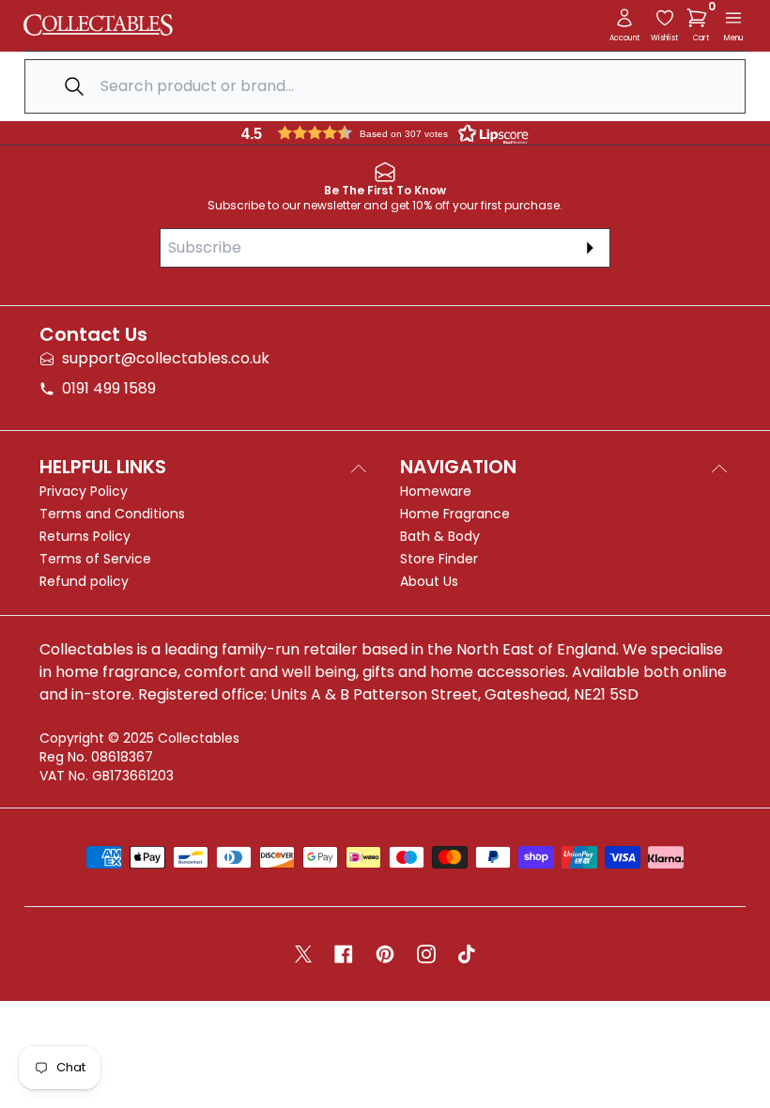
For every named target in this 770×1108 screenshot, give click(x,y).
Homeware (435, 491)
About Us (429, 581)
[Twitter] (303, 954)
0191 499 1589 (109, 388)
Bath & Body (440, 536)
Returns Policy (85, 536)
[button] (700, 18)
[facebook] (343, 954)
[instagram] (426, 954)
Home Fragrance (455, 513)
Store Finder (439, 558)
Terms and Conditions (112, 513)
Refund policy (84, 581)
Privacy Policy (83, 491)
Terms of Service (95, 558)
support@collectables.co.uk (166, 358)
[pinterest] (385, 954)
